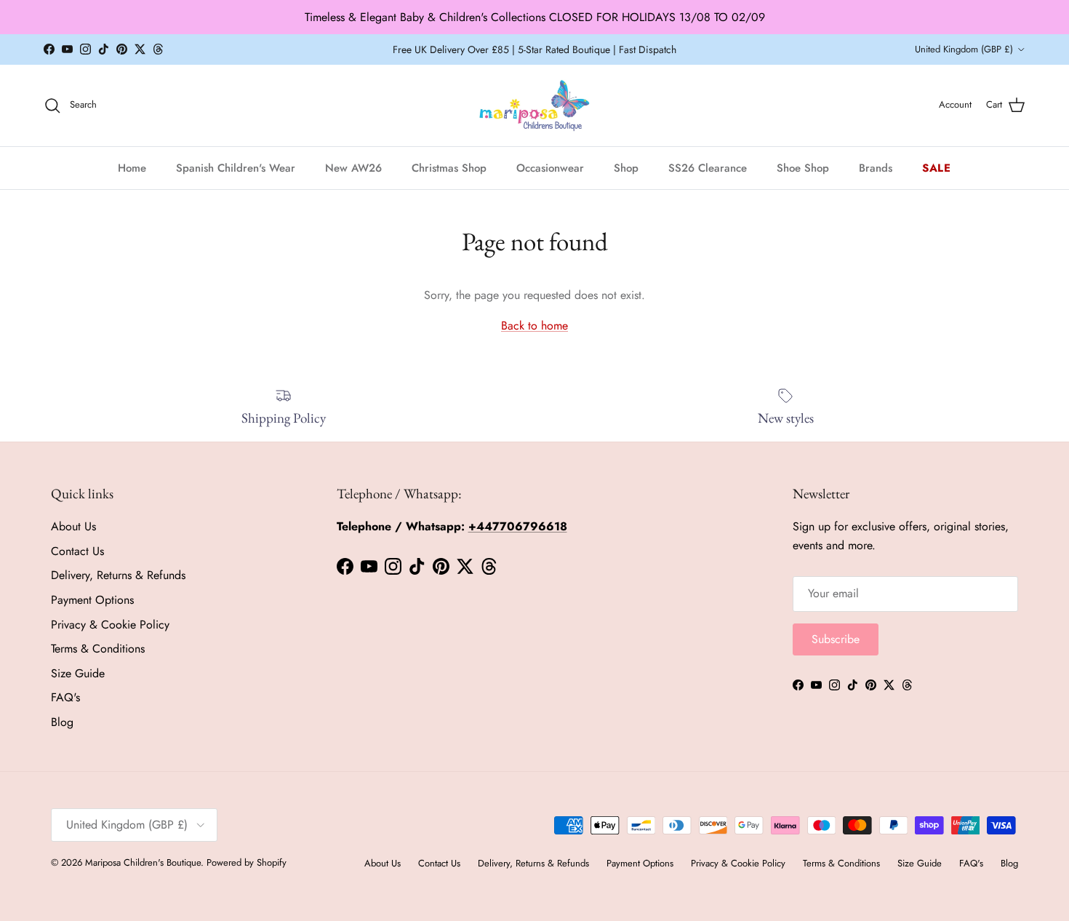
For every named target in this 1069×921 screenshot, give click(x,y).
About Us (73, 526)
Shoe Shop (803, 167)
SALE (936, 167)
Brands (875, 167)
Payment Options (92, 599)
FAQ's (65, 697)
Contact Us (77, 551)
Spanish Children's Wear (235, 167)
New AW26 (353, 167)
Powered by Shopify (247, 862)
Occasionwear (550, 167)
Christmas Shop (449, 167)
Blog (62, 722)
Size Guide (78, 673)
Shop (626, 167)
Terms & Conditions (98, 648)
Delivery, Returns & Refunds (118, 575)
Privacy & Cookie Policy (110, 624)
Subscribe (836, 639)
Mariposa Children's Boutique (143, 862)
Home (132, 167)
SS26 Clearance (707, 167)
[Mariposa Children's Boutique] (535, 105)
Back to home (534, 325)
